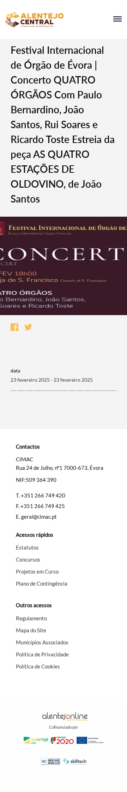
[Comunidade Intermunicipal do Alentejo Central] (34, 20)
